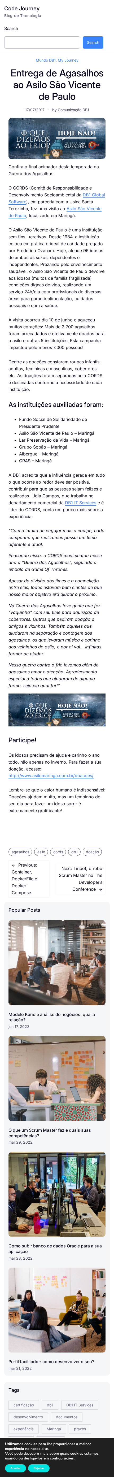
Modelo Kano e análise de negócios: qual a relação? (51, 1017)
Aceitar (15, 1468)
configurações (62, 1458)
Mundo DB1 (46, 60)
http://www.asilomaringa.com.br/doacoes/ (51, 775)
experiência (24, 1429)
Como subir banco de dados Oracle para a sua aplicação (55, 1248)
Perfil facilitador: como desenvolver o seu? (51, 1361)
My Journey (68, 60)
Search (11, 28)
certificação (24, 1405)
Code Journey (22, 8)
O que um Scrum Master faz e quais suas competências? (49, 1132)
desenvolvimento (28, 1417)
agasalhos (20, 852)
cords (58, 852)
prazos (80, 1429)
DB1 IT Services (80, 502)
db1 (74, 852)
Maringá (54, 1429)
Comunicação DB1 (73, 109)
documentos (66, 1417)
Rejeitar (38, 1468)
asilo (41, 852)
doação (92, 852)
